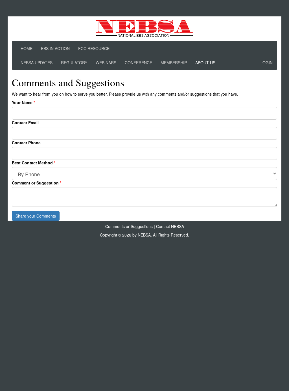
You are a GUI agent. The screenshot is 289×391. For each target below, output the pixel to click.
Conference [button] (138, 62)
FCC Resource (94, 48)
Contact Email (25, 122)
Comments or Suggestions (129, 226)
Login (266, 62)
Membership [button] (174, 62)
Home (26, 48)
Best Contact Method (33, 163)
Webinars (106, 62)
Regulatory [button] (74, 62)
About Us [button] (205, 62)
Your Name (23, 102)
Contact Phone (26, 142)
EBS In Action (55, 48)
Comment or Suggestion (36, 183)
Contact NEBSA (170, 226)
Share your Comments (36, 216)
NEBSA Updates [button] (36, 62)
